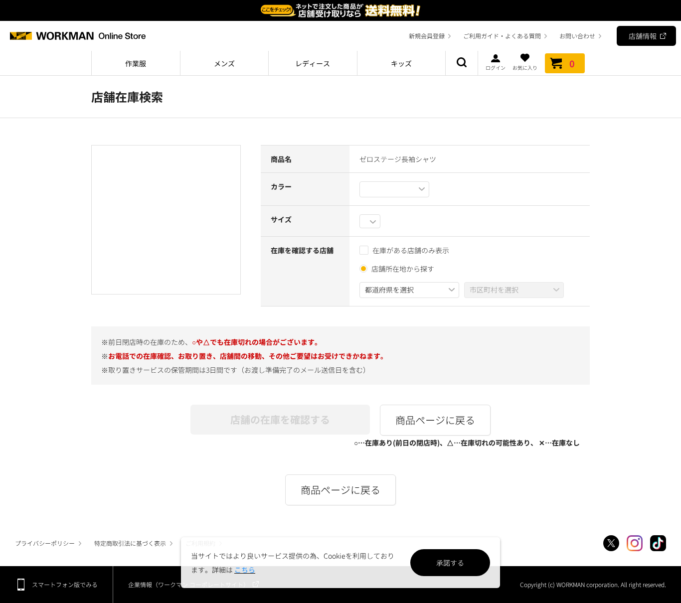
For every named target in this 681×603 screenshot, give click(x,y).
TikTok (658, 543)
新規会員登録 (427, 35)
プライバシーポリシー (45, 543)
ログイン (496, 67)
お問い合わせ (577, 35)
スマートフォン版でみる (65, 584)
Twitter (611, 543)
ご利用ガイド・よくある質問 (502, 35)
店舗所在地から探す (402, 269)
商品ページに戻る (435, 420)
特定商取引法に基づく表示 (130, 543)
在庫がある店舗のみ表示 (410, 250)
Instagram (635, 543)
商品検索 (462, 63)
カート (572, 63)
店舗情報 (643, 36)
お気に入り (524, 67)
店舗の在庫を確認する (280, 419)
